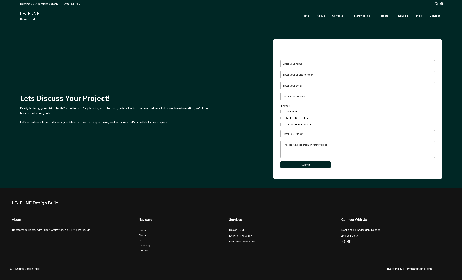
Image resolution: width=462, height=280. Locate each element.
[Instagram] (436, 4)
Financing (144, 245)
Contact (143, 250)
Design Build (27, 19)
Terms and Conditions (418, 268)
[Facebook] (442, 4)
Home (142, 230)
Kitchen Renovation (240, 235)
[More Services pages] (345, 16)
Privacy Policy (393, 268)
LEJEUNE (29, 13)
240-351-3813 (72, 3)
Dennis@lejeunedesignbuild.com (39, 3)
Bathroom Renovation (242, 241)
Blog (141, 240)
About (142, 235)
